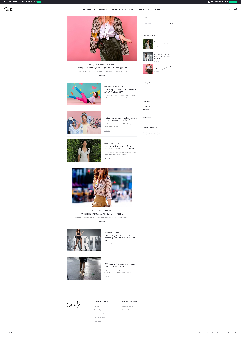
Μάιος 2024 (146, 109)
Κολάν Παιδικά (103, 9)
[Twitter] (150, 133)
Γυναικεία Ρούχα (119, 9)
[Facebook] (145, 133)
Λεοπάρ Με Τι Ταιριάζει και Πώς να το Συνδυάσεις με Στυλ (102, 67)
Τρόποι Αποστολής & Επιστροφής (103, 314)
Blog (18, 333)
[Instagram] (159, 133)
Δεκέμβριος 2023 (147, 117)
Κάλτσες (142, 9)
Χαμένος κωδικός (126, 310)
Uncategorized (110, 65)
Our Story (96, 306)
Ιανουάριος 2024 (147, 115)
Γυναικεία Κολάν (88, 9)
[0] (234, 9)
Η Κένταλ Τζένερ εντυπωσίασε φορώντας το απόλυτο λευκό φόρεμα (120, 147)
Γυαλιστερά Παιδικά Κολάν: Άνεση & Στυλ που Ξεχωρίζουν (120, 90)
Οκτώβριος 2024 (147, 106)
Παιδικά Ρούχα (154, 9)
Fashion (102, 65)
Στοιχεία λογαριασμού (127, 306)
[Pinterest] (154, 133)
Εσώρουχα (132, 9)
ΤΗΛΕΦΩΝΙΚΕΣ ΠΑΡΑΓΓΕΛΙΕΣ (224, 2)
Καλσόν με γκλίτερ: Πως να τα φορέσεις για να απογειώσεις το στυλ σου (120, 237)
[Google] (217, 332)
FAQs (24, 333)
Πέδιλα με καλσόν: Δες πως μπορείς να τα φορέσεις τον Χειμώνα (120, 265)
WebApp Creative (232, 333)
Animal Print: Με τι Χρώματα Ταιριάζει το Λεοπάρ (102, 214)
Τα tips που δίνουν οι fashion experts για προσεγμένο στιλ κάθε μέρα (120, 119)
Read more (102, 75)
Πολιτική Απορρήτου (99, 317)
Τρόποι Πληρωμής (99, 310)
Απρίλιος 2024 (146, 112)
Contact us (32, 333)
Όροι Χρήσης (97, 321)
